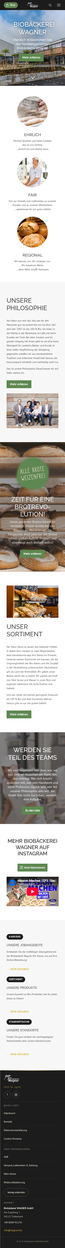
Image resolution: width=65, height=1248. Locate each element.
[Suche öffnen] (50, 5)
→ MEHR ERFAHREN (18, 969)
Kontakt (8, 1121)
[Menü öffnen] (58, 5)
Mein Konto (10, 1173)
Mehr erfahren (31, 57)
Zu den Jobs (32, 810)
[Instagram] (15, 1094)
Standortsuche (19, 1021)
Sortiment (16, 979)
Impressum (9, 1113)
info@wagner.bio (13, 1230)
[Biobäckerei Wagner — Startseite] (32, 5)
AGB (6, 1156)
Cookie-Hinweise (12, 1138)
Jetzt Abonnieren (34, 867)
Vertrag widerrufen (16, 1192)
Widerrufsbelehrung (14, 1182)
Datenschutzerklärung (15, 1130)
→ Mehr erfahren (18, 1054)
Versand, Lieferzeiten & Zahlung (21, 1165)
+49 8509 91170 (13, 1222)
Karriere (15, 936)
